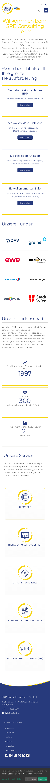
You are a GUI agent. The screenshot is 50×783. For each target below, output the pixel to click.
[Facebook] (6, 755)
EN (41, 5)
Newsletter (10, 746)
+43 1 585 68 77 (13, 709)
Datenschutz (10, 732)
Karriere (8, 741)
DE (36, 5)
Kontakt (8, 737)
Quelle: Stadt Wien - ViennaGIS (12, 722)
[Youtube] (19, 755)
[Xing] (11, 755)
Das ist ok (42, 779)
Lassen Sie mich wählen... (12, 779)
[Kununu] (28, 755)
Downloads (10, 750)
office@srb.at (14, 713)
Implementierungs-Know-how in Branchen (25, 431)
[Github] (23, 755)
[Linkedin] (15, 755)
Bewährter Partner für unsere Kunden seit (25, 367)
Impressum (10, 728)
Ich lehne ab (31, 779)
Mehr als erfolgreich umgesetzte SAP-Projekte (25, 400)
